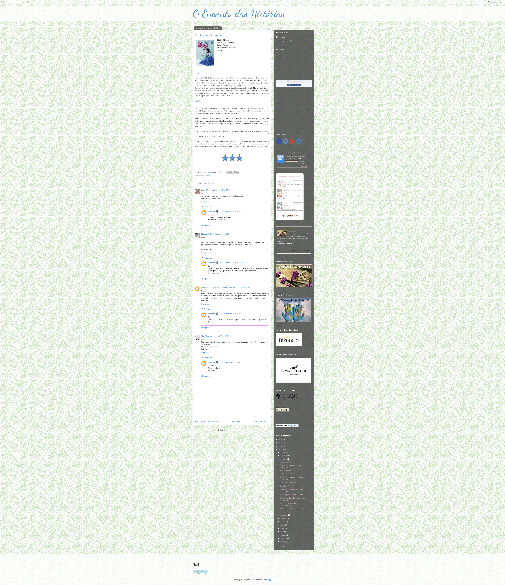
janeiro (283, 541)
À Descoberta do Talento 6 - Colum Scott (292, 510)
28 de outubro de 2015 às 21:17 (240, 288)
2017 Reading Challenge (292, 152)
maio (283, 528)
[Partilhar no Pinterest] (237, 172)
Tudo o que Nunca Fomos (287, 204)
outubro (284, 459)
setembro (284, 515)
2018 (281, 439)
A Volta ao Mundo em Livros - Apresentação (291, 504)
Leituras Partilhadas (285, 229)
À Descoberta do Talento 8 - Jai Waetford (291, 466)
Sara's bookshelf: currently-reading (289, 177)
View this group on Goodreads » (300, 251)
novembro (284, 455)
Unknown (211, 211)
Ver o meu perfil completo (285, 41)
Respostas (208, 207)
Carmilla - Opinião (286, 486)
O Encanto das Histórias (239, 13)
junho (283, 525)
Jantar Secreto (287, 180)
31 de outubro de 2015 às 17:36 (217, 336)
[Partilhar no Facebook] (235, 172)
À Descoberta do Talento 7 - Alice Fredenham (292, 478)
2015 (281, 449)
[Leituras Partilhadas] (283, 233)
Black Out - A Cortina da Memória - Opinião (292, 490)
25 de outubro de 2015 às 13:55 (231, 211)
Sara (286, 156)
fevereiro (284, 538)
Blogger (269, 580)
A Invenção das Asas (286, 191)
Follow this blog (294, 85)
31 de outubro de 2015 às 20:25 (231, 362)
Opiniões (206, 176)
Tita (202, 336)
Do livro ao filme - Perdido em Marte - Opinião (293, 499)
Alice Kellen (287, 207)
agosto (283, 518)
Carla (203, 190)
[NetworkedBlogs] (294, 81)
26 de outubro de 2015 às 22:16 (231, 263)
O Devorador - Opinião (288, 482)
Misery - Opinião (286, 470)
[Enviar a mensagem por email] (227, 172)
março (283, 535)
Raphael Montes (288, 183)
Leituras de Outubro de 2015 (290, 462)
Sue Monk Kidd (288, 195)
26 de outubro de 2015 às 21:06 (219, 234)
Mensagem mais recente (206, 422)
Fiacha (204, 234)
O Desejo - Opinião (287, 474)
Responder (205, 202)
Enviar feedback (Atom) (237, 430)
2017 (281, 442)
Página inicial (235, 422)
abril (282, 531)
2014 (281, 546)
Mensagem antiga (261, 422)
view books (304, 166)
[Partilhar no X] (232, 172)
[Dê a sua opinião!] (230, 172)
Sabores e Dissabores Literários (214, 288)
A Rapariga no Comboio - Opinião (292, 494)
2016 (281, 446)
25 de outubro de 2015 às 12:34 (218, 190)
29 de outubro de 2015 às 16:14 (231, 314)
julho (283, 521)
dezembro (284, 452)
